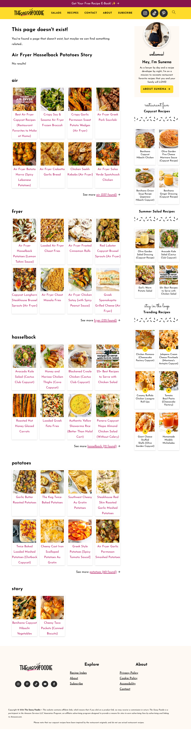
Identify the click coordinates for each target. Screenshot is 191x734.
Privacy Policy (129, 672)
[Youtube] (45, 684)
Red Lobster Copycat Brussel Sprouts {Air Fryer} (107, 251)
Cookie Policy (128, 678)
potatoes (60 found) (103, 572)
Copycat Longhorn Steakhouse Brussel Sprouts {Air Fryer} (24, 300)
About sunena (155, 89)
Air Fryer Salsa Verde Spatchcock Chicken (108, 175)
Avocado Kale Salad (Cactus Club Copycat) (24, 377)
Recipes (72, 13)
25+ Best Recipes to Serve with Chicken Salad (108, 377)
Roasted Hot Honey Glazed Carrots (24, 426)
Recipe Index (78, 672)
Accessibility (128, 683)
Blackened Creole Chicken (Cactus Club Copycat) (80, 377)
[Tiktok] (154, 13)
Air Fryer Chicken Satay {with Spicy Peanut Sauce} (80, 300)
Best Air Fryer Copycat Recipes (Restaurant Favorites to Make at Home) (24, 125)
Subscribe (125, 13)
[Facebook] (54, 684)
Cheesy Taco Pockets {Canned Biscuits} (52, 628)
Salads (56, 13)
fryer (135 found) (105, 320)
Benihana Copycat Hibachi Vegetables (24, 628)
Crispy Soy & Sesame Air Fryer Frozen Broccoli (52, 120)
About (107, 13)
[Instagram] (145, 13)
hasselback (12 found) (102, 446)
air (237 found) (106, 194)
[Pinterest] (164, 13)
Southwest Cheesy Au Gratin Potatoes (80, 502)
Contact (90, 13)
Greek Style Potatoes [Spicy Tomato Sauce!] (80, 552)
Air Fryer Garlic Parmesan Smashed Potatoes (107, 552)
